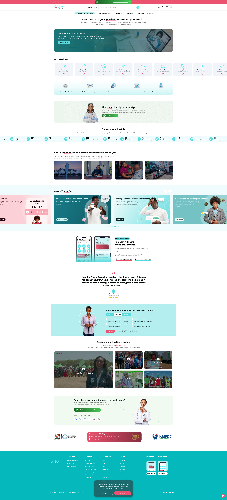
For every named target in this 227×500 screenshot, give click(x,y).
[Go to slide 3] (111, 226)
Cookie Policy (119, 488)
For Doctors (150, 473)
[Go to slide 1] (107, 226)
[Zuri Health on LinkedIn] (85, 419)
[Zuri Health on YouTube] (90, 419)
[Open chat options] (223, 496)
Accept (122, 493)
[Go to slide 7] (118, 226)
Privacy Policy (72, 492)
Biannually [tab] (118, 314)
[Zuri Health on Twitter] (80, 419)
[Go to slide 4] (112, 226)
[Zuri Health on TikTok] (94, 419)
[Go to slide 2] (109, 226)
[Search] (137, 7)
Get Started (63, 40)
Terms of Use (81, 492)
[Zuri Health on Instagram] (99, 419)
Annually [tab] (126, 314)
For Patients (162, 473)
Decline (104, 493)
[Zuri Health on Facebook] (76, 419)
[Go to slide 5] (114, 226)
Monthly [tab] (109, 314)
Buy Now (110, 331)
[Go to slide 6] (116, 226)
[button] (159, 7)
